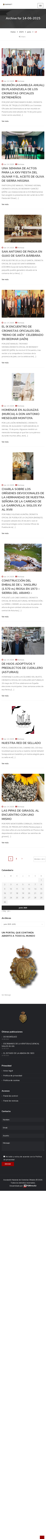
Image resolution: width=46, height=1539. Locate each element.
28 (35, 897)
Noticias (21, 81)
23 (5, 897)
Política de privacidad (12, 1075)
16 (5, 893)
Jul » (8, 911)
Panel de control (10, 1096)
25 (17, 897)
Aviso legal (8, 1070)
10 (11, 889)
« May (4, 911)
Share (23, 36)
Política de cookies (11, 1080)
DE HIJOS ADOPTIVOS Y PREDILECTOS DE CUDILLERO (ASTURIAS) (22, 668)
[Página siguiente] (22, 859)
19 (23, 893)
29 (41, 897)
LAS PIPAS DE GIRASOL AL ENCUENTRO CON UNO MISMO (20, 815)
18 (17, 893)
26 (23, 897)
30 (5, 902)
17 (11, 893)
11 (17, 889)
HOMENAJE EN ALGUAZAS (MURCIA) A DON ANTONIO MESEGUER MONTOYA (20, 414)
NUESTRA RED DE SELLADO (21, 743)
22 (41, 893)
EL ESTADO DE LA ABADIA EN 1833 (18, 1053)
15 (41, 889)
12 (23, 889)
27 (29, 897)
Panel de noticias (10, 1101)
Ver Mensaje (6, 995)
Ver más (5, 121)
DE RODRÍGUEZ (10, 1037)
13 (29, 889)
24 (11, 897)
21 (35, 893)
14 (35, 889)
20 (29, 893)
